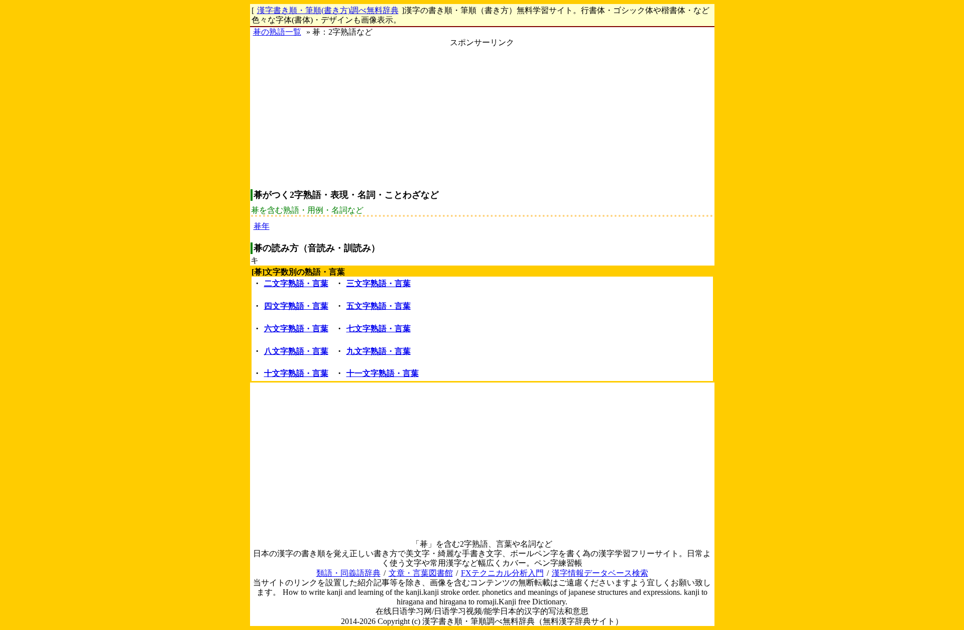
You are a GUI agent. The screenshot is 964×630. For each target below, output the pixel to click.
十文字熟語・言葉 (296, 373)
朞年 (262, 226)
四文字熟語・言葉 (296, 306)
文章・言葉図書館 (421, 573)
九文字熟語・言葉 (378, 351)
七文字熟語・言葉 (378, 328)
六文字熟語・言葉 (296, 328)
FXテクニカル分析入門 (502, 573)
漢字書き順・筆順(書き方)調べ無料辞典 (328, 10)
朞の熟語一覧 (277, 32)
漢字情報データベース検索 (600, 573)
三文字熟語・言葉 (378, 283)
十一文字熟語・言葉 (382, 373)
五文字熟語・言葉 (378, 306)
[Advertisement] (482, 117)
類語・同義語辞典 (348, 573)
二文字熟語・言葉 (296, 283)
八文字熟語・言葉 (296, 351)
